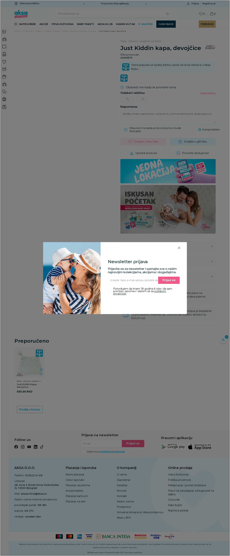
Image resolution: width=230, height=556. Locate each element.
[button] (179, 247)
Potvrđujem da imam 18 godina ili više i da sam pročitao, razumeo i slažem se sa (142, 291)
